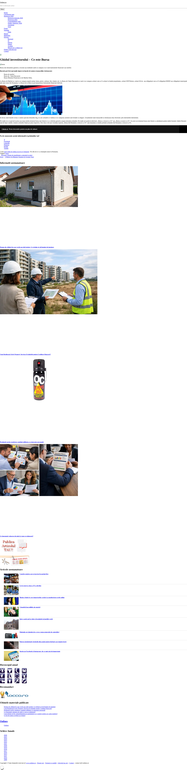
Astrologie (11, 25)
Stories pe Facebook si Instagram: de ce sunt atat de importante (40, 651)
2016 (5, 753)
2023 (5, 740)
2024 (5, 738)
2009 (5, 760)
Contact (6, 51)
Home (6, 13)
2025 (5, 737)
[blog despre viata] (14, 698)
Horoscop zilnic (13, 20)
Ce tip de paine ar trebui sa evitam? (14, 715)
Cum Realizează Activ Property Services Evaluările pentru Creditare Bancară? (25, 354)
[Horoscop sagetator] (2, 683)
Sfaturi (10, 44)
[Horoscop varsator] (17, 683)
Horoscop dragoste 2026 (15, 18)
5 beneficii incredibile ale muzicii (30, 607)
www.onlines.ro (31, 763)
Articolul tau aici (63, 763)
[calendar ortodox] (14, 565)
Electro (10, 42)
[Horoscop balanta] (17, 677)
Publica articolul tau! (10, 49)
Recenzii (10, 39)
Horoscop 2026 (8, 16)
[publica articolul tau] (14, 553)
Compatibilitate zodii (14, 21)
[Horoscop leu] (2, 677)
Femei (6, 28)
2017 (5, 751)
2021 (5, 744)
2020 (5, 746)
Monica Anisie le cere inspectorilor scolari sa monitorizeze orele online (42, 597)
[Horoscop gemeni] (17, 672)
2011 (5, 756)
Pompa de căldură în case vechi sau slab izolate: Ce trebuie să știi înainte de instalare (27, 247)
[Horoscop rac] (24, 672)
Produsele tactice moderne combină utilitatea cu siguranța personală (22, 442)
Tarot (9, 27)
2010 (5, 758)
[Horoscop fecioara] (9, 677)
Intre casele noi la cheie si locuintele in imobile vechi (36, 619)
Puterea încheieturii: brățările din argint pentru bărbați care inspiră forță (43, 642)
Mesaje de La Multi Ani (15, 48)
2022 (5, 742)
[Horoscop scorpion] (24, 677)
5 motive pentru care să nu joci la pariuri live (34, 574)
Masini (6, 34)
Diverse (6, 37)
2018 (5, 749)
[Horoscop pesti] (24, 683)
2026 (5, 735)
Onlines (4, 721)
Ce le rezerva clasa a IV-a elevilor (30, 585)
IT (8, 41)
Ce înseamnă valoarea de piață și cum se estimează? (16, 536)
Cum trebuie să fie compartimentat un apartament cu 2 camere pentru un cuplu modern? (31, 714)
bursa (7, 153)
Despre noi (40, 763)
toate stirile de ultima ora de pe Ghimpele (16, 152)
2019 (5, 747)
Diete (9, 32)
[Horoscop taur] (9, 672)
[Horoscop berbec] (2, 672)
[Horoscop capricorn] (9, 683)
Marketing (7, 35)
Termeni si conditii (50, 763)
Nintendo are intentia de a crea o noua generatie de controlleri (39, 632)
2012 (5, 754)
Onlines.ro (3, 2)
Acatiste (10, 46)
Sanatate (6, 30)
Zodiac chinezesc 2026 (15, 23)
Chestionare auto (9, 14)
